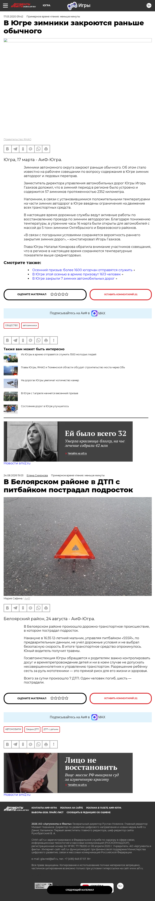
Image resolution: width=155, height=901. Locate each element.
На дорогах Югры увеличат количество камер (50, 380)
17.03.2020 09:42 (13, 16)
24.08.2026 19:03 (13, 475)
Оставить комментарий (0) (120, 294)
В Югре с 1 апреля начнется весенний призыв (49, 393)
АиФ (27, 598)
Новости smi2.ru (17, 463)
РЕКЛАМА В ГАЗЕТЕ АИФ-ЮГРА (103, 808)
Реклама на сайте (71, 808)
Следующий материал (80, 890)
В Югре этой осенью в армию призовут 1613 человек (76, 274)
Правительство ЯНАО (17, 139)
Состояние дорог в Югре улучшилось (45, 406)
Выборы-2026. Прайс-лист (47, 812)
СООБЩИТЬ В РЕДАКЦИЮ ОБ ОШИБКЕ (89, 812)
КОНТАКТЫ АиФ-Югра (44, 808)
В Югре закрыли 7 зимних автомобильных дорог (73, 278)
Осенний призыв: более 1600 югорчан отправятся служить (82, 270)
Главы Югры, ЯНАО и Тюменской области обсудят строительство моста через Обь (73, 367)
